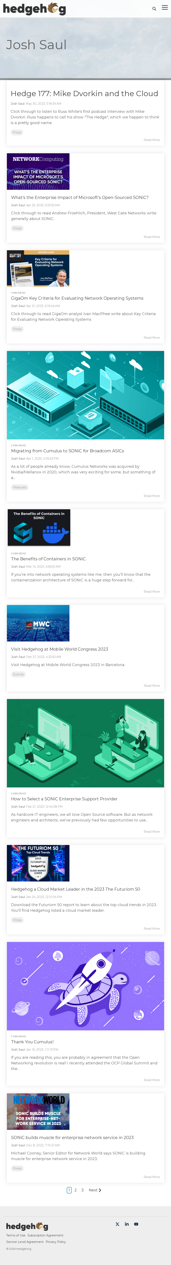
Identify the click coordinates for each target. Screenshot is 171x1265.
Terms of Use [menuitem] (15, 1235)
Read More (152, 140)
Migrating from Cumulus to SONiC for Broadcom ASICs (67, 450)
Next (93, 1190)
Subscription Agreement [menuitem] (45, 1235)
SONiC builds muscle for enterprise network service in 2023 (72, 1137)
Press (17, 132)
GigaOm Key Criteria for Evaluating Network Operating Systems (77, 298)
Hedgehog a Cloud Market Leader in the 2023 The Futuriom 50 (75, 889)
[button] (165, 7)
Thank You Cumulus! (32, 1041)
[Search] (154, 8)
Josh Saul (17, 104)
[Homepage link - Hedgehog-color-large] (27, 1228)
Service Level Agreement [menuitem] (25, 1242)
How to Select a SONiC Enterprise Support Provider (64, 798)
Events (18, 674)
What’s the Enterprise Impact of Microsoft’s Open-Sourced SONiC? (80, 197)
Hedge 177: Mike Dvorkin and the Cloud (84, 93)
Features (19, 487)
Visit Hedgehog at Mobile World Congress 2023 (59, 649)
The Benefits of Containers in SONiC (48, 558)
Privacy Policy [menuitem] (56, 1242)
